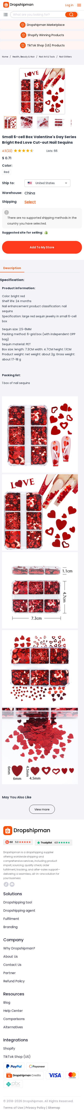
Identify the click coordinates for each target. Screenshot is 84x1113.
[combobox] (41, 183)
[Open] (66, 183)
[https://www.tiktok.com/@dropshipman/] (6, 884)
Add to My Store (42, 247)
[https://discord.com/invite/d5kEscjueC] (12, 884)
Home (5, 56)
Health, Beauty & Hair (23, 56)
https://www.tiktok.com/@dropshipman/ (7, 884)
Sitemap (54, 1108)
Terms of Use (13, 1108)
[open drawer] (79, 5)
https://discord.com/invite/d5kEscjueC (12, 884)
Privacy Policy (35, 1108)
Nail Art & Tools (47, 56)
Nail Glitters (65, 56)
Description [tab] (12, 268)
